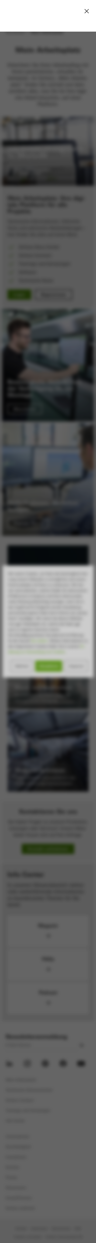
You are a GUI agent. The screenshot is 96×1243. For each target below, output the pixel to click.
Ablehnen (22, 666)
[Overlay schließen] (86, 11)
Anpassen (76, 666)
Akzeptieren (48, 666)
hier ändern (39, 641)
